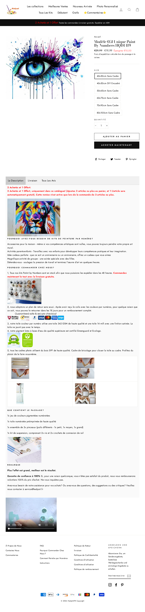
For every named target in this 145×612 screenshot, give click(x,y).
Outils (75, 13)
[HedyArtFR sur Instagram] (110, 585)
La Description (15, 180)
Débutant (62, 13)
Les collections (35, 6)
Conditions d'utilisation (84, 564)
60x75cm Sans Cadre (107, 98)
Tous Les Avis (49, 180)
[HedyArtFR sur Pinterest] (122, 585)
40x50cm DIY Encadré (108, 83)
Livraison (32, 180)
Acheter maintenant (116, 145)
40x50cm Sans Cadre (108, 76)
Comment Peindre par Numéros (54, 558)
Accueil (97, 36)
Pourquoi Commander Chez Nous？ (52, 552)
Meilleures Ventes (58, 6)
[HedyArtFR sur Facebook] (116, 585)
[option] (72, 23)
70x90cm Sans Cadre (108, 105)
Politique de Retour (82, 545)
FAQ (42, 545)
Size (97, 70)
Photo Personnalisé (107, 6)
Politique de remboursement (86, 569)
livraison (77, 550)
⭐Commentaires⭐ (95, 13)
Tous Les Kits (46, 13)
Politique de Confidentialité (86, 555)
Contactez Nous (12, 550)
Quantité (100, 119)
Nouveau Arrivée (82, 6)
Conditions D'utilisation (84, 559)
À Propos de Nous (13, 545)
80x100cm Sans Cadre (108, 112)
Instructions (45, 562)
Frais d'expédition (102, 54)
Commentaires (12, 555)
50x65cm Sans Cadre (108, 90)
